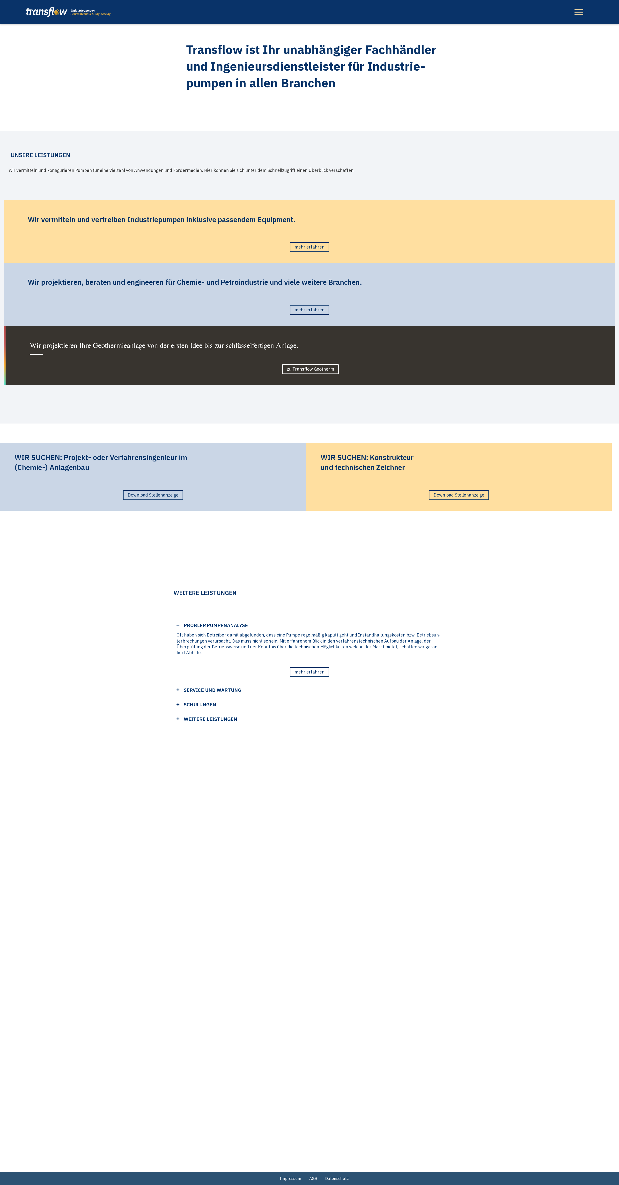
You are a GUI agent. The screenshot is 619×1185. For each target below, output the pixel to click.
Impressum (290, 1178)
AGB (313, 1178)
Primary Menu (579, 12)
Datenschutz (337, 1178)
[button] (309, 672)
